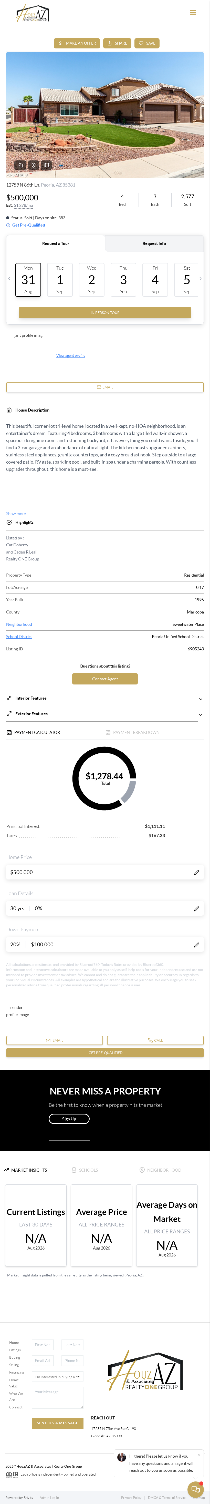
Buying (14, 1357)
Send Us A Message (58, 1423)
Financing (16, 1372)
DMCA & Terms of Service (167, 1498)
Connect (16, 1407)
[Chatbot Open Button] (195, 1489)
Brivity (28, 1498)
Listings (15, 1350)
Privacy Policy (131, 1498)
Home (14, 1343)
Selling (14, 1365)
